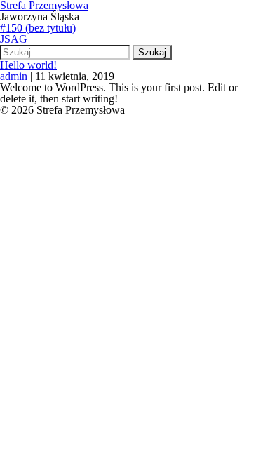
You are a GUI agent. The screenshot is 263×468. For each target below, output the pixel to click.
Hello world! (28, 65)
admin (13, 76)
